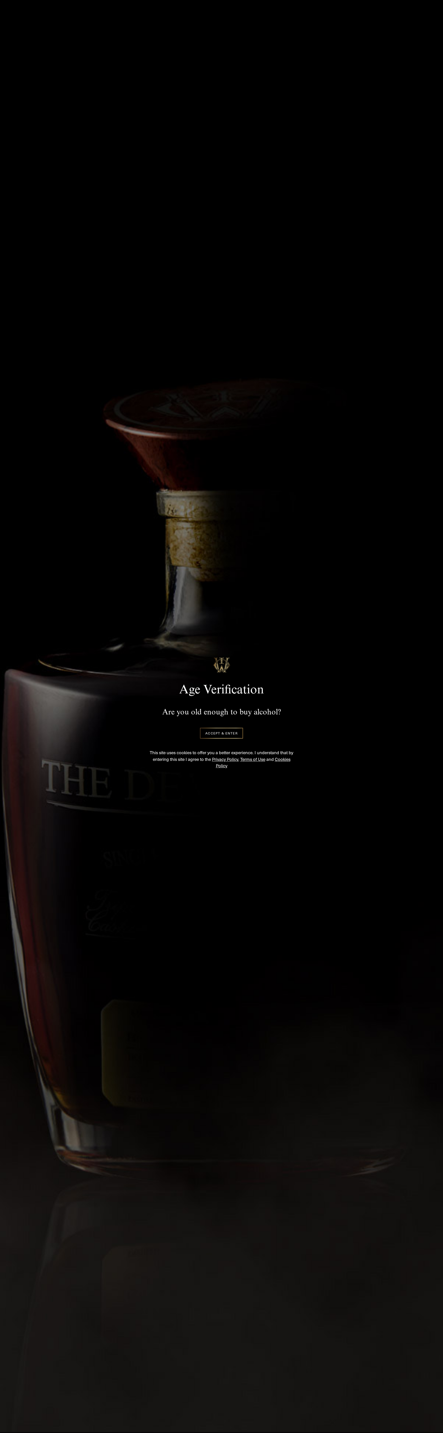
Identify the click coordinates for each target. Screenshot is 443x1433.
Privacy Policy (225, 759)
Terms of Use (252, 759)
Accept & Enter (221, 733)
